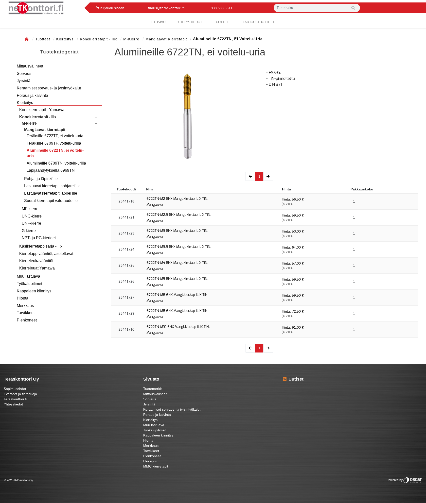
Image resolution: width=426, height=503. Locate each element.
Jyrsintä (23, 81)
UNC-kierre (32, 216)
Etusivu (158, 22)
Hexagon (150, 461)
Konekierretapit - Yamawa (41, 110)
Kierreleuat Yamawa (37, 268)
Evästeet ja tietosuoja (20, 394)
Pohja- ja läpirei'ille (41, 179)
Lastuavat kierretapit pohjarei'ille (52, 186)
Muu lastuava (28, 276)
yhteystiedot (189, 22)
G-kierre (29, 231)
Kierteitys (65, 39)
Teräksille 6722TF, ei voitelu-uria (55, 136)
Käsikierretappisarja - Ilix (40, 246)
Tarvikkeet (26, 313)
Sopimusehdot (15, 389)
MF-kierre (30, 209)
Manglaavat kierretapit (166, 39)
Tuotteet (222, 22)
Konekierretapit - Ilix (99, 39)
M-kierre (132, 39)
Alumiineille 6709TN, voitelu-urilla (56, 163)
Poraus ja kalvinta (32, 95)
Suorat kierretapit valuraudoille (51, 201)
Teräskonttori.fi (15, 399)
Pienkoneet (27, 320)
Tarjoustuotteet (259, 22)
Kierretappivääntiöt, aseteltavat (46, 254)
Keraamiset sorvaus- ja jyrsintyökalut (49, 88)
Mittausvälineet (30, 66)
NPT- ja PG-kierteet (39, 238)
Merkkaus (25, 305)
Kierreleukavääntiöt (36, 261)
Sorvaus (24, 73)
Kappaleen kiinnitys (34, 291)
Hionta (22, 298)
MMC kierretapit (155, 466)
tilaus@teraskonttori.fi (166, 8)
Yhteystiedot (13, 404)
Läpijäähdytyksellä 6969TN (51, 170)
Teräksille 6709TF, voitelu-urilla (54, 143)
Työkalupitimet (29, 284)
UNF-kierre (31, 223)
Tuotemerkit (152, 389)
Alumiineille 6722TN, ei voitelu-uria (55, 153)
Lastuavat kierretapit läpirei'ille (50, 193)
